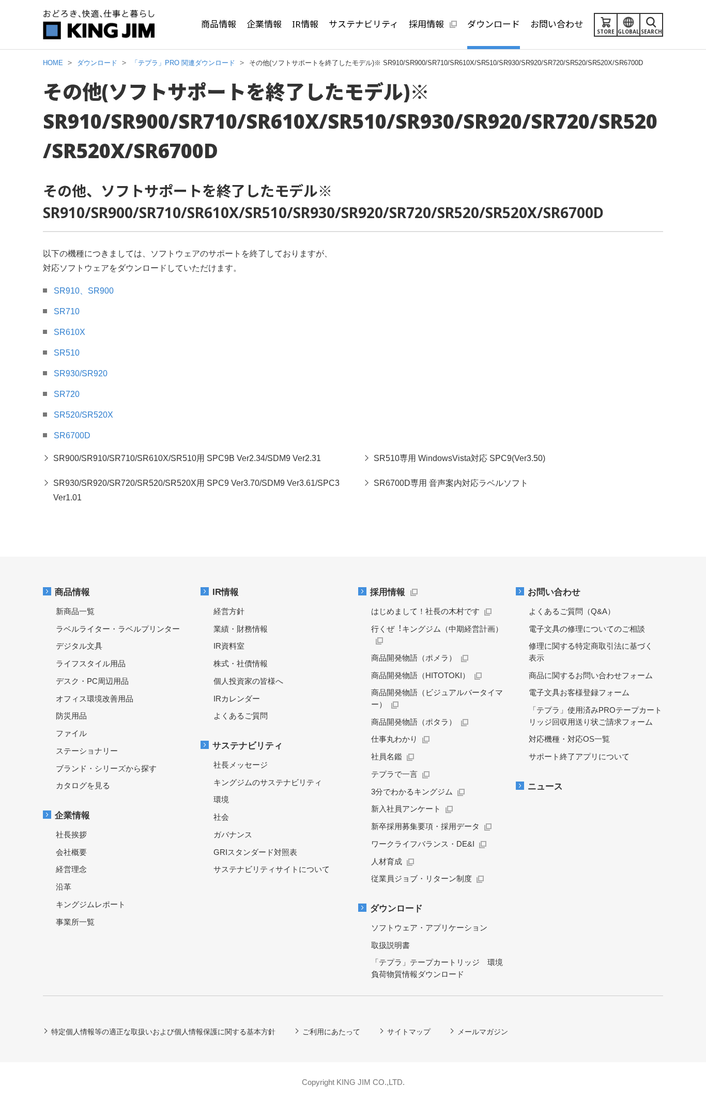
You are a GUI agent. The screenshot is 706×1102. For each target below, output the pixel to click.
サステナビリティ (247, 746)
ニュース (545, 786)
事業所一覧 (75, 921)
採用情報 (387, 592)
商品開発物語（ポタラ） (413, 721)
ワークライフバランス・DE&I (422, 843)
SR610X (69, 332)
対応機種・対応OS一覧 (569, 738)
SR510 (67, 352)
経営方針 (228, 611)
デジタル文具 (79, 645)
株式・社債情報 (240, 663)
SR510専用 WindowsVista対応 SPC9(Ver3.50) (459, 458)
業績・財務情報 (240, 628)
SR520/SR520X (83, 414)
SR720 (67, 394)
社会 (221, 817)
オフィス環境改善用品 (94, 698)
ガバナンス (232, 834)
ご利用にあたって (331, 1032)
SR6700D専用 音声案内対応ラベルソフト (451, 483)
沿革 (63, 886)
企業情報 (72, 815)
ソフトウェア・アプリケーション (429, 927)
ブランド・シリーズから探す (106, 768)
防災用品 (71, 715)
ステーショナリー (87, 750)
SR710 (67, 311)
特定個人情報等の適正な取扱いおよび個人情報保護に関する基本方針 (163, 1032)
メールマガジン (482, 1032)
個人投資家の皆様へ (248, 681)
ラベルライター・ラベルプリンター (118, 628)
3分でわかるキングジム (412, 791)
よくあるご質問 (240, 715)
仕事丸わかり (394, 738)
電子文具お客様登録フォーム (579, 692)
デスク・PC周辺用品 (92, 681)
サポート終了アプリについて (579, 756)
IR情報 (225, 592)
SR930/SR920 (81, 373)
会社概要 (71, 852)
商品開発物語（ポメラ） (413, 657)
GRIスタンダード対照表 (255, 852)
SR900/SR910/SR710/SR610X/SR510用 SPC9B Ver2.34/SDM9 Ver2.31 (187, 458)
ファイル (71, 733)
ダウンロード (396, 908)
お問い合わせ (554, 592)
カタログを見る (83, 785)
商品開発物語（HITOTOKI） (420, 675)
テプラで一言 (394, 774)
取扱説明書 (390, 945)
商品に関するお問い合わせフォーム (591, 675)
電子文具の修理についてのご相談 (587, 628)
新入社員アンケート (406, 808)
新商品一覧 (75, 611)
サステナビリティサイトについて (271, 869)
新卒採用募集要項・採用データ (425, 826)
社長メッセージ (240, 764)
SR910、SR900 (84, 290)
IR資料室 (228, 645)
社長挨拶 (71, 834)
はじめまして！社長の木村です (425, 611)
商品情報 (72, 592)
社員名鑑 (386, 756)
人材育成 (386, 861)
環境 (221, 799)
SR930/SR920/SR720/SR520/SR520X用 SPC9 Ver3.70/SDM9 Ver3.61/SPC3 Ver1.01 (196, 490)
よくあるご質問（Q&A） (572, 611)
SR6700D (72, 435)
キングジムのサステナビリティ (267, 782)
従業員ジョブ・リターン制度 (421, 878)
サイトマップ (409, 1032)
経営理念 (71, 869)
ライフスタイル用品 (91, 663)
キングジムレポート (91, 904)
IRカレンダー (236, 698)
